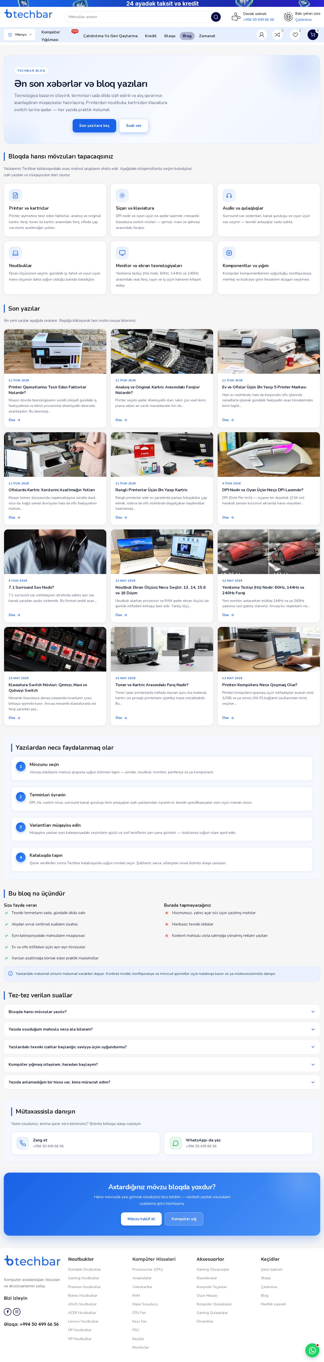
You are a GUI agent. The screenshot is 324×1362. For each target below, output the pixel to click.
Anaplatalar (142, 1278)
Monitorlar (140, 1347)
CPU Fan (139, 1312)
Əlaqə (266, 1278)
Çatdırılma (269, 1287)
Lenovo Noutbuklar (83, 1321)
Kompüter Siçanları (212, 1287)
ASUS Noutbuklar (82, 1304)
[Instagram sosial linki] (17, 1312)
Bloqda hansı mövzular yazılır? (38, 1011)
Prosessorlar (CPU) (147, 1269)
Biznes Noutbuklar (82, 1295)
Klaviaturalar (207, 1278)
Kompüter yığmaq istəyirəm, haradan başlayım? (53, 1064)
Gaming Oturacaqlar (213, 1269)
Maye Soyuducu (145, 1304)
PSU (135, 1330)
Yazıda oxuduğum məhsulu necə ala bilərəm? (51, 1029)
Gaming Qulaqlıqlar (212, 1312)
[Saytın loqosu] (29, 14)
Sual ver (133, 125)
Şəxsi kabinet (271, 1269)
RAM (136, 1295)
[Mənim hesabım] (262, 35)
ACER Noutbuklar (82, 1312)
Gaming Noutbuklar (83, 1278)
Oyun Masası (207, 1295)
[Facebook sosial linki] (7, 1312)
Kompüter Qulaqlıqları (214, 1304)
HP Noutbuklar (80, 1330)
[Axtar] (216, 17)
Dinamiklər (205, 1321)
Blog (264, 1295)
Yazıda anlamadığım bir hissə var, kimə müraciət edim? (59, 1082)
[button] (312, 1350)
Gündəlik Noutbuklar (84, 1269)
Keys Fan (139, 1321)
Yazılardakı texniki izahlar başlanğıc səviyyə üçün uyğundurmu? (68, 1047)
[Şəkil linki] (33, 1261)
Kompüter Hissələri (154, 1259)
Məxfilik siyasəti (273, 1304)
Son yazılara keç (94, 125)
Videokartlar (142, 1287)
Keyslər (138, 1338)
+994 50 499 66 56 (258, 19)
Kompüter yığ (184, 1218)
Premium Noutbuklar (84, 1287)
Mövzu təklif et (141, 1218)
